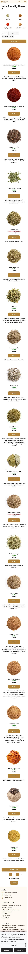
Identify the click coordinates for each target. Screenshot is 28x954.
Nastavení (13, 945)
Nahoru (15, 882)
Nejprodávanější (5, 36)
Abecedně (12, 36)
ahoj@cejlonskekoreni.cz (10, 892)
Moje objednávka (6, 916)
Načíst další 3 (14, 869)
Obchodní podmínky (7, 908)
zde (15, 941)
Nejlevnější (11, 33)
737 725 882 (7, 895)
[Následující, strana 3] (17, 874)
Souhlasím (20, 950)
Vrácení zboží (5, 918)
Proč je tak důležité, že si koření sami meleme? (13, 925)
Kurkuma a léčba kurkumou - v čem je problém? (13, 931)
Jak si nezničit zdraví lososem (9, 927)
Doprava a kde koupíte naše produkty (11, 905)
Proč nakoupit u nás (7, 912)
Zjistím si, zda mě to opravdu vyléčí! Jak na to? (13, 929)
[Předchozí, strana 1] (10, 874)
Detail (14, 72)
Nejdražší (16, 33)
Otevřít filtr (14, 41)
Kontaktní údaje (6, 914)
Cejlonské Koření (8, 897)
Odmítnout (7, 950)
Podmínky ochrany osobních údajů (11, 910)
